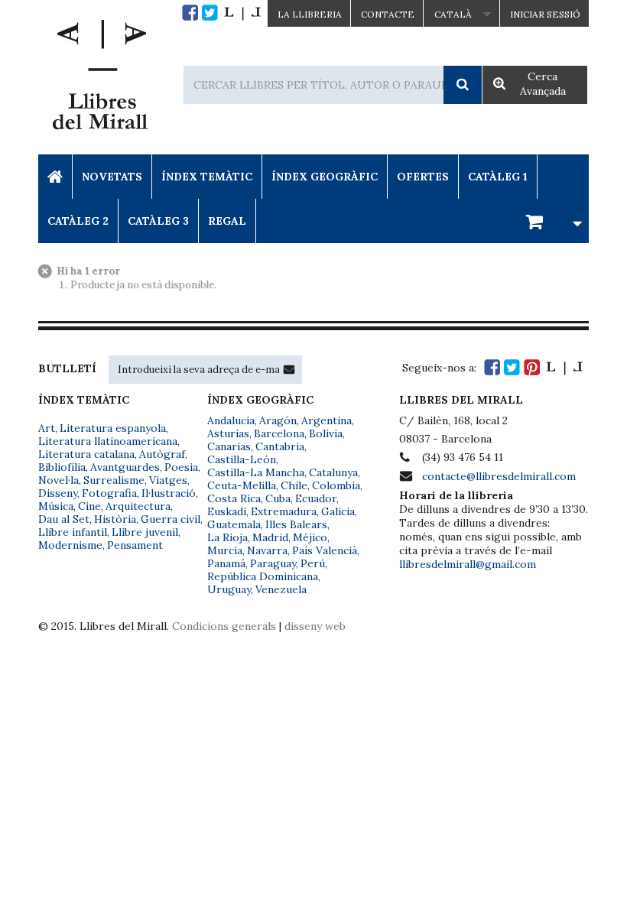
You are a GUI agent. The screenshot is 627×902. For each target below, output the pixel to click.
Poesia (181, 467)
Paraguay (273, 563)
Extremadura (284, 511)
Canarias (229, 446)
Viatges (168, 480)
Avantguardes (125, 467)
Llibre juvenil (145, 532)
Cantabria (279, 446)
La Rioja (227, 537)
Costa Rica (234, 498)
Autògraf (162, 454)
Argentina (326, 420)
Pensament (135, 545)
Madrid (270, 537)
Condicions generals (224, 626)
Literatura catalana (86, 454)
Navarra (267, 550)
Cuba (278, 498)
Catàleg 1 (498, 176)
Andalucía (231, 420)
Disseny (57, 493)
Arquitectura (138, 506)
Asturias (228, 433)
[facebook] (190, 13)
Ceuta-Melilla (241, 485)
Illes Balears (296, 524)
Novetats (112, 176)
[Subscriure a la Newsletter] (289, 369)
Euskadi (226, 511)
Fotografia (109, 493)
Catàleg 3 (158, 221)
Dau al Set (63, 519)
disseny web (315, 626)
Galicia (338, 511)
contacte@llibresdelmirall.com (499, 476)
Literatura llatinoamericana (107, 441)
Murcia (224, 550)
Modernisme (70, 545)
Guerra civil (170, 519)
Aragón (278, 420)
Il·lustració (168, 493)
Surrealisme (114, 480)
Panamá (226, 563)
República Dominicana (262, 576)
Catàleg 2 (78, 221)
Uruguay (229, 589)
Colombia (336, 485)
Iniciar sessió (545, 14)
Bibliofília (62, 467)
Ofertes (423, 176)
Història (115, 519)
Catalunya (333, 472)
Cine (89, 506)
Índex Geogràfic (324, 176)
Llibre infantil (72, 532)
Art (46, 428)
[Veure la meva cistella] (551, 220)
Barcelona (279, 433)
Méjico (310, 537)
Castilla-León (241, 459)
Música (55, 506)
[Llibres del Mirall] (99, 79)
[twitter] (210, 13)
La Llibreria (310, 14)
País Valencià (324, 550)
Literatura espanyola (113, 428)
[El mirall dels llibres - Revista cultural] (242, 13)
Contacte (387, 14)
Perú (313, 563)
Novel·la (58, 480)
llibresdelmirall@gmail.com (467, 564)
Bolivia (326, 433)
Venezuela (281, 589)
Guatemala (234, 524)
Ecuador (315, 498)
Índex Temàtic (206, 176)
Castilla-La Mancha (255, 472)
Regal (227, 221)
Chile (294, 485)
